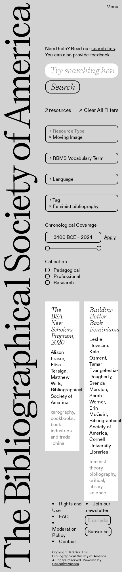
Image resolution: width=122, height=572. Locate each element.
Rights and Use (66, 506)
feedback (100, 54)
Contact (67, 541)
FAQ (64, 516)
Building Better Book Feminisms (104, 319)
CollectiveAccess (65, 563)
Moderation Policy (64, 532)
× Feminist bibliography (74, 206)
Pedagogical (66, 270)
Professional (66, 276)
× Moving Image (66, 137)
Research (63, 282)
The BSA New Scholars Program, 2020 (63, 326)
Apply (110, 237)
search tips (103, 48)
